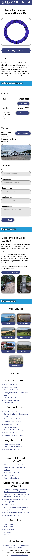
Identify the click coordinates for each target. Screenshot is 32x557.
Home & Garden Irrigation (13, 447)
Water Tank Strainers (11, 478)
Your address (6, 179)
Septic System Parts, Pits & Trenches (16, 512)
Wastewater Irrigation (11, 449)
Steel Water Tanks (10, 397)
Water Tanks (8, 524)
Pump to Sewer (9, 504)
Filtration (7, 535)
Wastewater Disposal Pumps (14, 430)
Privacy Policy (24, 545)
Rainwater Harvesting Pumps (14, 419)
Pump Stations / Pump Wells (14, 510)
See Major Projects (11, 272)
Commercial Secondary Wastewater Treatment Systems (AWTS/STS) (16, 495)
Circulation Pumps (10, 427)
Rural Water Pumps (11, 424)
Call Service (22, 113)
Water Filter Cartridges (12, 472)
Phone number (6, 188)
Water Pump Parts (10, 432)
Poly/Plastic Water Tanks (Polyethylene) (12, 401)
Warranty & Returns (16, 547)
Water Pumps (9, 527)
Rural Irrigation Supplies (12, 444)
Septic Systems (9, 529)
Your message (6, 206)
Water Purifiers (9, 475)
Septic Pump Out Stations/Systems (16, 507)
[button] (29, 3)
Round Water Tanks (11, 387)
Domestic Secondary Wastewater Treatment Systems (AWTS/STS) (15, 491)
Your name (5, 170)
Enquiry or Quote (16, 50)
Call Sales (23, 104)
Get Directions (23, 133)
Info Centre (5, 545)
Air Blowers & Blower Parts (13, 435)
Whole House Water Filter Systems (16, 465)
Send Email (8, 220)
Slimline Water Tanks (11, 390)
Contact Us (14, 545)
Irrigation (7, 532)
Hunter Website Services (19, 555)
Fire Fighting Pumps (11, 411)
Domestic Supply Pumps (12, 422)
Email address (6, 197)
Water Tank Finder (10, 384)
